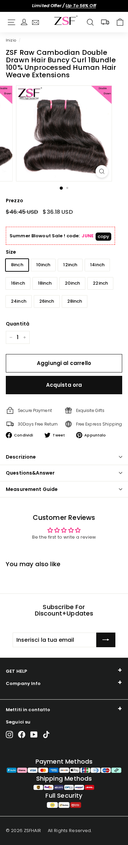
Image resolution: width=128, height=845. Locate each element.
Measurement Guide (32, 489)
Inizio (11, 40)
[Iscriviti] (105, 640)
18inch (45, 283)
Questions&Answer (30, 472)
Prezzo (14, 200)
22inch (100, 283)
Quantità (17, 323)
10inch (43, 264)
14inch (97, 264)
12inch (70, 264)
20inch (72, 283)
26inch (46, 301)
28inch (74, 301)
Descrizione (21, 456)
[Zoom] (102, 171)
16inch (18, 283)
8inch (17, 264)
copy (104, 236)
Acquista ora (64, 384)
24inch (18, 301)
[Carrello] (120, 22)
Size (11, 252)
